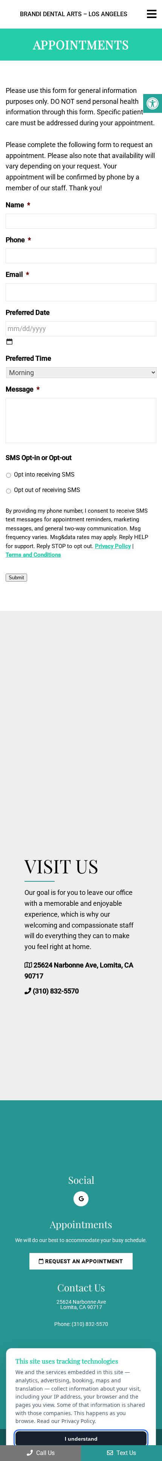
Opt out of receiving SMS (47, 490)
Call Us (45, 1452)
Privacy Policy (113, 546)
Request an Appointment (83, 1261)
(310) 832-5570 (56, 991)
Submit (16, 577)
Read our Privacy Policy (66, 1421)
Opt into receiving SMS (44, 474)
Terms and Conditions (33, 554)
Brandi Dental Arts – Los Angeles (73, 14)
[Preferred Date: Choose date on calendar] (9, 341)
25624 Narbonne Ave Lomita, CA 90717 (81, 1304)
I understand (81, 1439)
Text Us (125, 1452)
